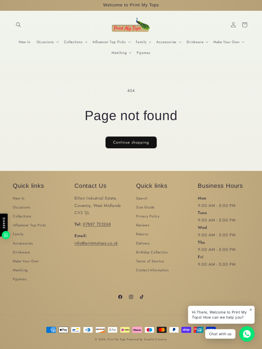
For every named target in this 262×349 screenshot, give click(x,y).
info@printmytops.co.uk (96, 243)
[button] (18, 24)
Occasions (21, 207)
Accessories (23, 243)
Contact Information (152, 270)
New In (19, 198)
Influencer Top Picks (29, 225)
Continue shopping (131, 142)
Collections (22, 216)
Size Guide (145, 207)
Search (142, 198)
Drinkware (21, 252)
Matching (20, 270)
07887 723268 (97, 224)
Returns (142, 234)
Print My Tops (116, 339)
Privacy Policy (147, 216)
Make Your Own (26, 261)
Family (18, 234)
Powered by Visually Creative (147, 339)
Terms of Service (150, 261)
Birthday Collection (152, 252)
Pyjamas (19, 279)
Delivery (143, 243)
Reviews (142, 225)
